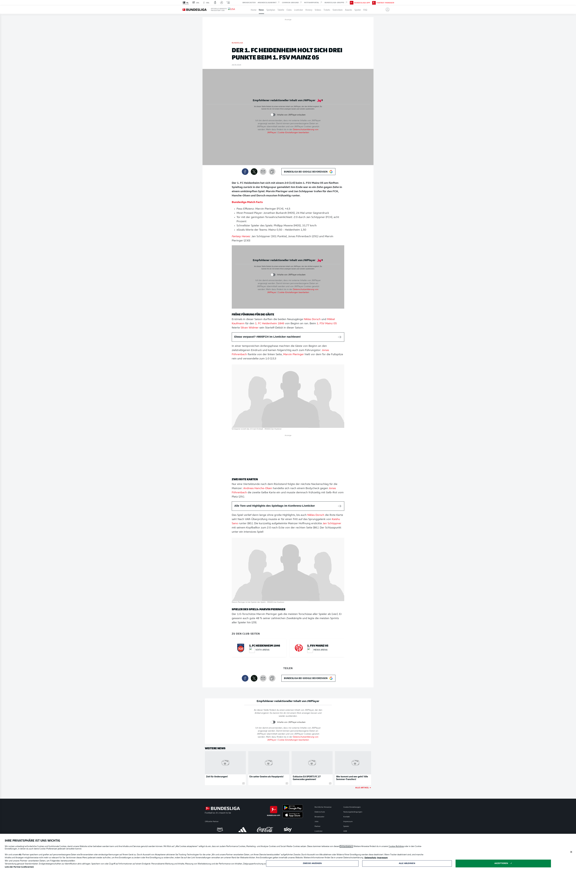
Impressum (348, 822)
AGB (345, 831)
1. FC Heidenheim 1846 (269, 323)
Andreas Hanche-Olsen (257, 488)
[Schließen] (571, 852)
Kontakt (346, 817)
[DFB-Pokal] (215, 3)
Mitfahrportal (312, 2)
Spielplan (270, 9)
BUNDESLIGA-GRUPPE (335, 2)
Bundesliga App (362, 3)
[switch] (273, 114)
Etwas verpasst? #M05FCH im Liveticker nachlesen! (267, 336)
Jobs (316, 822)
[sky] (288, 829)
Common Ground (290, 2)
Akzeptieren (501, 863)
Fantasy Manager (385, 3)
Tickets (327, 9)
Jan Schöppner (331, 523)
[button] (386, 9)
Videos (318, 9)
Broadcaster (249, 2)
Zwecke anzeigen (312, 863)
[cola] (265, 829)
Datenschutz (320, 812)
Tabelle (281, 9)
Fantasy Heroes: (241, 236)
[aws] (220, 829)
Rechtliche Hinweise (323, 807)
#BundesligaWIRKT (267, 2)
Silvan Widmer (250, 328)
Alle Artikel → (363, 787)
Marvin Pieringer (293, 354)
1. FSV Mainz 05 (327, 323)
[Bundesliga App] (351, 3)
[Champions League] (221, 3)
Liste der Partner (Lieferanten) (19, 867)
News (261, 9)
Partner (317, 826)
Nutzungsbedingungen (352, 812)
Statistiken (338, 9)
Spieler (357, 9)
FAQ (365, 9)
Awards (348, 9)
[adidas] (242, 829)
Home (253, 9)
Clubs (289, 9)
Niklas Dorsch (312, 319)
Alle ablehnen (407, 863)
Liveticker (298, 9)
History (308, 9)
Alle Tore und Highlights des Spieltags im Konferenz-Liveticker (274, 505)
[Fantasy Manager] (374, 3)
